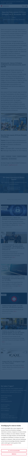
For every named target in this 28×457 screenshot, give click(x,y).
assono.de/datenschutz (6, 444)
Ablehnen (14, 454)
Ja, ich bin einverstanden (14, 450)
